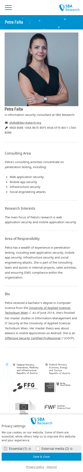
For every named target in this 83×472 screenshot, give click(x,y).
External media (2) (55, 448)
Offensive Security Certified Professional (32, 338)
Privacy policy (35, 467)
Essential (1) (18, 448)
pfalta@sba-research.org (25, 123)
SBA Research (69, 7)
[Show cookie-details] (30, 449)
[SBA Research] (41, 421)
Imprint (52, 467)
